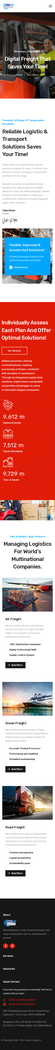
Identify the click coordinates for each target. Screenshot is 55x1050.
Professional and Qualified (23, 753)
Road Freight (15, 827)
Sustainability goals (19, 863)
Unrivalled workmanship (22, 759)
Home (20, 75)
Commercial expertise (21, 852)
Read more (17, 665)
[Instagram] (12, 946)
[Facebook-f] (5, 946)
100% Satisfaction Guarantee (25, 644)
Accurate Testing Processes (24, 748)
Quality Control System (21, 655)
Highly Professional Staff (23, 649)
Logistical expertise (20, 858)
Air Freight (13, 619)
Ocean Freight (15, 723)
